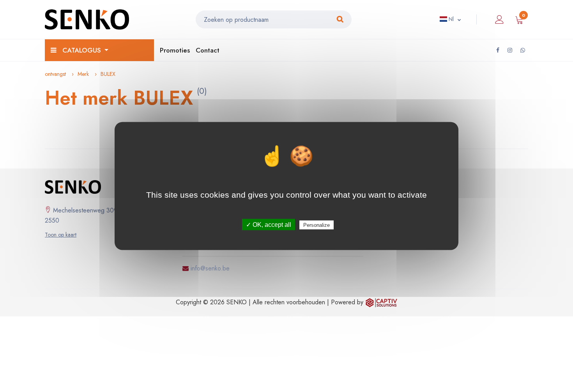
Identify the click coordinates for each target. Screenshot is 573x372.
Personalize (316, 225)
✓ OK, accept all (268, 224)
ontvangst (55, 74)
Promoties (175, 50)
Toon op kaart (60, 235)
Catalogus (81, 50)
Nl (450, 19)
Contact (207, 50)
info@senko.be (210, 268)
